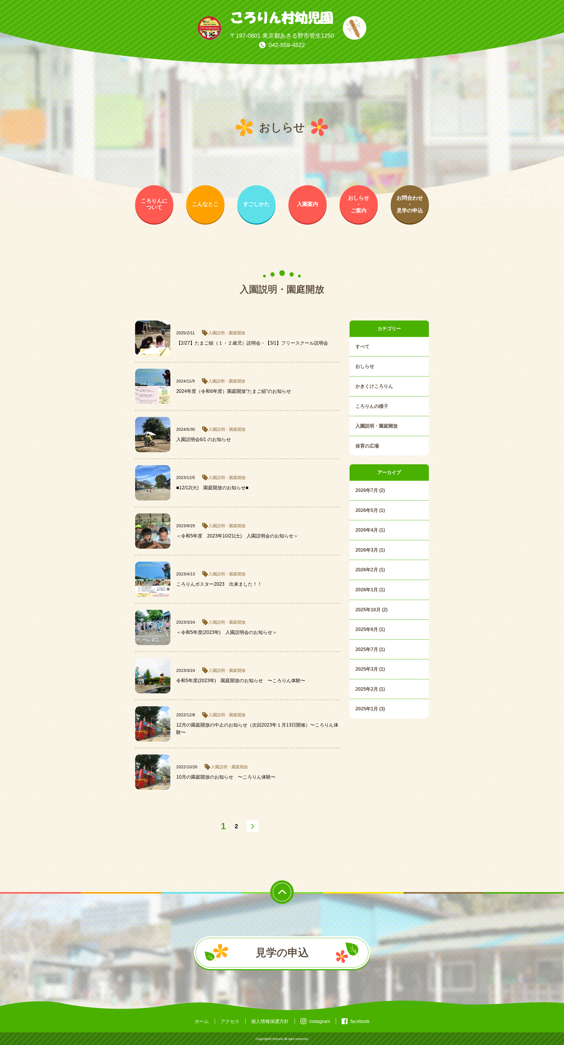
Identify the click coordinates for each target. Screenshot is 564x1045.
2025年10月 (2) (371, 609)
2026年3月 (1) (370, 549)
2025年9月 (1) (370, 629)
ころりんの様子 (371, 406)
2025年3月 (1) (370, 669)
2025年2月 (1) (370, 689)
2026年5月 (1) (370, 510)
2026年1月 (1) (370, 589)
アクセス (230, 1021)
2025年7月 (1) (370, 649)
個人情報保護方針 (270, 1021)
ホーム (202, 1021)
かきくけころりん (374, 386)
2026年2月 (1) (370, 569)
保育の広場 (367, 445)
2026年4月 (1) (370, 529)
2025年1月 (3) (370, 708)
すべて (362, 346)
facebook (360, 1021)
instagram (319, 1021)
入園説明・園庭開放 (376, 425)
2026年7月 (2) (370, 490)
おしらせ (364, 366)
